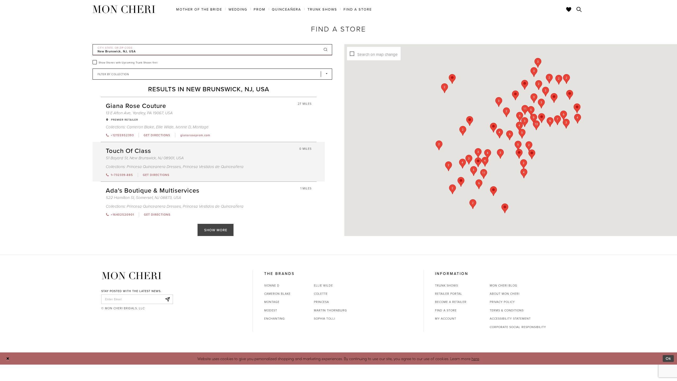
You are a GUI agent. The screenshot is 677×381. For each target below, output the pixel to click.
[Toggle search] (579, 9)
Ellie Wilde (165, 127)
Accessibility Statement (510, 318)
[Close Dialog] (7, 358)
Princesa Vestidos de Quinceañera (213, 167)
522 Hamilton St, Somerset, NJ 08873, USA (143, 198)
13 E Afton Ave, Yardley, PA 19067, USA (139, 113)
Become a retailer (450, 302)
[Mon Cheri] (131, 276)
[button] (487, 154)
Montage (201, 127)
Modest (270, 310)
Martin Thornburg (330, 310)
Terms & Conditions (507, 310)
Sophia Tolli (324, 318)
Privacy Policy (502, 302)
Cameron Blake (140, 127)
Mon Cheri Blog (503, 285)
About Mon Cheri (504, 294)
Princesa (321, 302)
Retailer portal (448, 294)
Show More (215, 230)
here (475, 358)
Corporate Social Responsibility (518, 327)
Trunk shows (446, 285)
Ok (668, 358)
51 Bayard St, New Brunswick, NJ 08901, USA (145, 158)
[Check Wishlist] (568, 9)
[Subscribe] (167, 299)
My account (445, 318)
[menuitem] (199, 9)
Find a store (446, 310)
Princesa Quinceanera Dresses (154, 167)
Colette (321, 294)
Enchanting (274, 318)
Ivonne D (183, 127)
